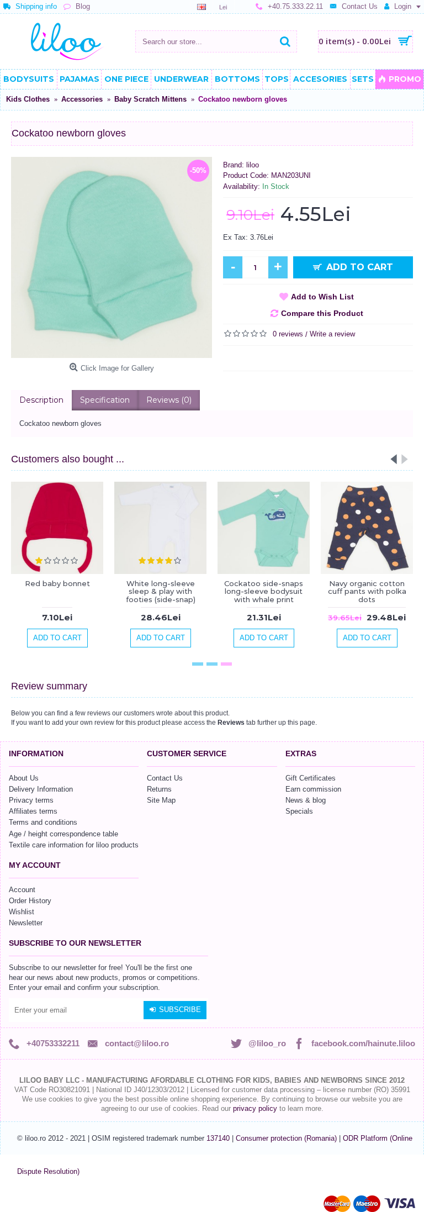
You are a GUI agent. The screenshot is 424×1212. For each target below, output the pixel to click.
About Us (24, 778)
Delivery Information (41, 789)
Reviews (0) (169, 400)
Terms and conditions (43, 822)
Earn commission (313, 789)
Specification (105, 400)
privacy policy (255, 1108)
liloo (252, 165)
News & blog (305, 800)
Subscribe (180, 1009)
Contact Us (165, 778)
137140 (218, 1138)
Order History (30, 901)
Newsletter (26, 923)
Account (22, 890)
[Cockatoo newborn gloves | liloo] (111, 257)
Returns (159, 789)
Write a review (332, 334)
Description (41, 400)
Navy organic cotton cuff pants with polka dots (367, 591)
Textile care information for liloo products (74, 845)
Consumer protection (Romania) (287, 1138)
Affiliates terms (33, 811)
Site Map (161, 800)
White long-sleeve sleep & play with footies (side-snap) (160, 591)
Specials (299, 811)
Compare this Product (322, 313)
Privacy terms (31, 800)
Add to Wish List (322, 296)
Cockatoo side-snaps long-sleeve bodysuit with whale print (263, 591)
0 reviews (288, 334)
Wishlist (21, 912)
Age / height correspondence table (63, 834)
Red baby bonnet (57, 583)
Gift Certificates (310, 778)
